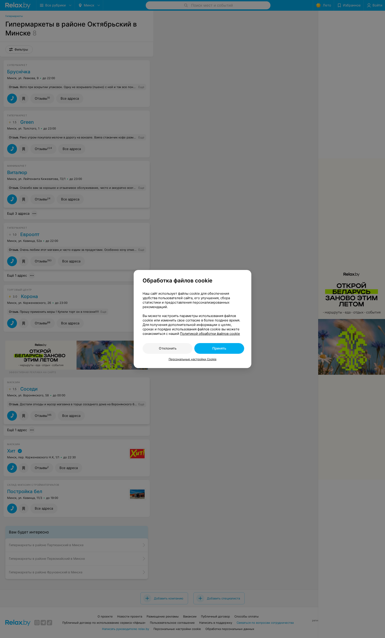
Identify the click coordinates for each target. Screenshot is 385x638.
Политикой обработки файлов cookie (210, 333)
